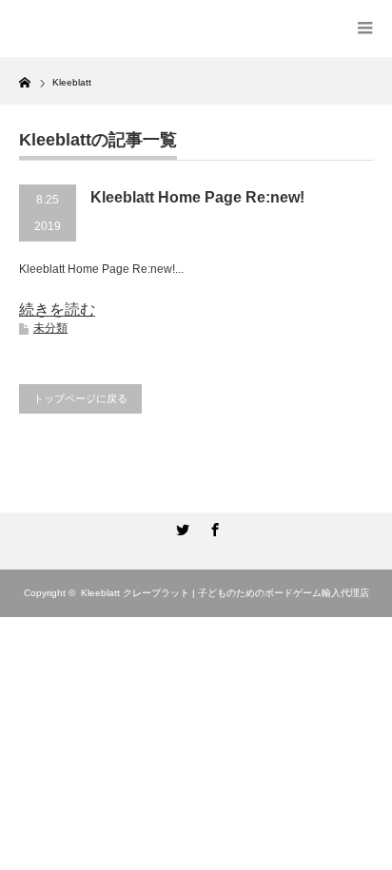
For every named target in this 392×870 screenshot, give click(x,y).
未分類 (50, 328)
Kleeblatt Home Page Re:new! (197, 197)
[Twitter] (180, 526)
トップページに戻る (80, 398)
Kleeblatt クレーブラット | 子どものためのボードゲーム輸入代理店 (225, 593)
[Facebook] (212, 526)
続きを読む (57, 309)
